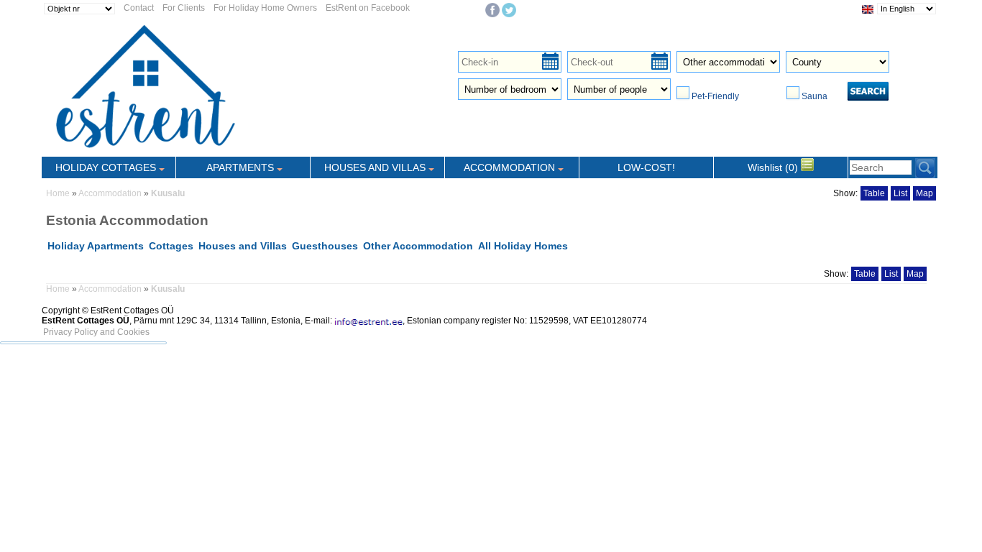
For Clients (183, 8)
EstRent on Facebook (368, 8)
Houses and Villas (242, 246)
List (900, 193)
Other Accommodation (418, 246)
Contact (139, 8)
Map (924, 193)
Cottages (171, 246)
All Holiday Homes (523, 246)
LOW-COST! (646, 167)
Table (874, 193)
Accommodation (110, 193)
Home (58, 193)
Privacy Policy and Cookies (96, 332)
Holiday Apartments (95, 246)
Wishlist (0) (774, 167)
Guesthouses (325, 246)
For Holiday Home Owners (265, 8)
